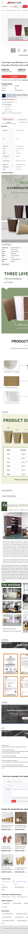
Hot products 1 (4, 887)
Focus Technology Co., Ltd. (18, 928)
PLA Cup (4, 906)
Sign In (3, 113)
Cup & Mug (19, 10)
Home (2, 10)
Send (14, 801)
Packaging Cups (6, 903)
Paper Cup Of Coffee (7, 917)
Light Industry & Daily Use (10, 10)
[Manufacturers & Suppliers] (14, 2)
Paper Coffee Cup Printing (8, 920)
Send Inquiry (14, 76)
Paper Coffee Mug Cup (22, 920)
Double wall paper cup (19, 887)
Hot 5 (2, 884)
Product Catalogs (22, 881)
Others (2, 889)
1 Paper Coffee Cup (19, 917)
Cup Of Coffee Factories (8, 913)
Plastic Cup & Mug (17, 903)
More (2, 923)
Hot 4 (16, 884)
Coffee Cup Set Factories (21, 913)
